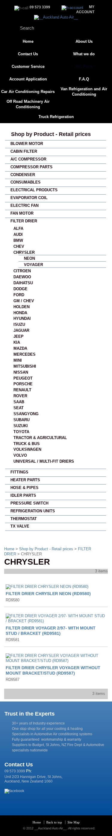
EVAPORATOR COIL (28, 197)
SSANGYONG (26, 414)
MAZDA (20, 348)
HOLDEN (21, 307)
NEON (29, 258)
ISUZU (19, 324)
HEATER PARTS (25, 480)
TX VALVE (19, 526)
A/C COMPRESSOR (28, 159)
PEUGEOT (23, 378)
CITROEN (22, 271)
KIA (16, 342)
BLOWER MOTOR (26, 143)
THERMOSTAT (23, 518)
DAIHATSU (23, 283)
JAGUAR (21, 330)
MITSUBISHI (24, 366)
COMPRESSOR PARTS (31, 167)
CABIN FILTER (23, 151)
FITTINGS (19, 472)
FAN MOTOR (21, 213)
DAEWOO (22, 277)
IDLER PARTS (23, 495)
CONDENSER (22, 174)
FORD (18, 295)
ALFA (18, 228)
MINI (17, 360)
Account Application (28, 79)
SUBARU (21, 420)
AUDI (18, 234)
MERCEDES (24, 354)
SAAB (18, 402)
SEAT (18, 408)
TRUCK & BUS (26, 443)
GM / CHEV (23, 301)
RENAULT (22, 390)
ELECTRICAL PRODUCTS (34, 190)
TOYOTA (21, 432)
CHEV (18, 246)
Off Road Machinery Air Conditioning (28, 104)
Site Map (73, 822)
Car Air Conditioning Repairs (28, 91)
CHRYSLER (24, 252)
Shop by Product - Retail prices (51, 134)
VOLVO (20, 455)
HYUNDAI (22, 318)
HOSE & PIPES (24, 487)
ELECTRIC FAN (24, 205)
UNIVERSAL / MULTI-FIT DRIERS (43, 461)
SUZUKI (20, 426)
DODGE (20, 289)
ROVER (20, 396)
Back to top (54, 822)
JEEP (18, 336)
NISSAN (20, 372)
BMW (18, 240)
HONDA (20, 313)
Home (28, 41)
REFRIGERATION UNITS (32, 511)
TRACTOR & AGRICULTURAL (40, 437)
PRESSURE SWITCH (29, 503)
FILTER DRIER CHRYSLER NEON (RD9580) (48, 593)
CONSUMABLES (25, 182)
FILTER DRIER (23, 221)
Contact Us (28, 54)
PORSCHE (23, 384)
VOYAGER (33, 264)
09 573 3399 (14, 771)
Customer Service (28, 66)
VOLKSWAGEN (27, 449)
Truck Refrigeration (56, 116)
